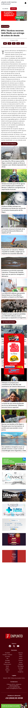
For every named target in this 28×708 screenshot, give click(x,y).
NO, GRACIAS (5, 8)
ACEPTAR (13, 8)
